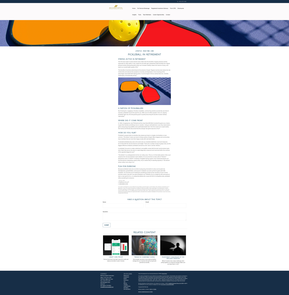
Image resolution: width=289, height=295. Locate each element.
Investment (126, 277)
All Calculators (127, 289)
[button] (143, 8)
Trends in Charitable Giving (144, 257)
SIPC (151, 289)
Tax (124, 281)
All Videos (126, 287)
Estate (125, 278)
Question (105, 211)
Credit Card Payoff (116, 257)
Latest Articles (127, 286)
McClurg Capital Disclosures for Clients (145, 291)
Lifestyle (126, 284)
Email (147, 202)
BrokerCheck (164, 273)
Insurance (126, 280)
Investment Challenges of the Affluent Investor (173, 257)
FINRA (155, 289)
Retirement (126, 275)
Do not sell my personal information (167, 284)
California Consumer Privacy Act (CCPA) (176, 283)
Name (104, 202)
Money (125, 283)
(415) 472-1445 (182, 1)
